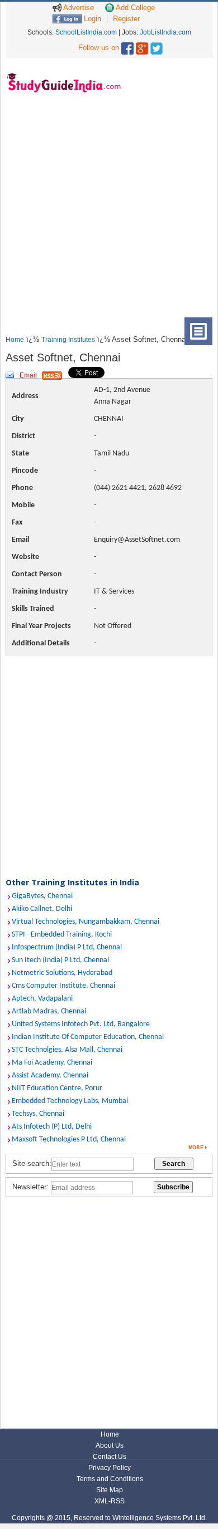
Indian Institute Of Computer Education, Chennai (88, 1037)
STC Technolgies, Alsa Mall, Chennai (67, 1050)
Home (15, 340)
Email (28, 375)
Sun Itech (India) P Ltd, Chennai (60, 960)
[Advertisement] (109, 208)
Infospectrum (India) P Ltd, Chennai (67, 947)
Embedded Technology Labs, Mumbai (70, 1101)
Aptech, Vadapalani (42, 998)
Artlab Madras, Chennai (49, 1011)
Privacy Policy (109, 1468)
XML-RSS (109, 1501)
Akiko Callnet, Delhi (42, 909)
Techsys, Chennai (38, 1114)
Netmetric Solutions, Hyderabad (62, 973)
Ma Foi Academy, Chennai (52, 1062)
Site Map (109, 1490)
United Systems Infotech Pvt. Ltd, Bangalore (81, 1024)
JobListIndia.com (165, 32)
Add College (134, 7)
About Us (110, 1445)
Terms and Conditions (110, 1479)
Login (91, 18)
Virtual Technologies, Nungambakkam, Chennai (85, 922)
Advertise (77, 7)
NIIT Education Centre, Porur (57, 1088)
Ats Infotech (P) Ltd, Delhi (52, 1127)
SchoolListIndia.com (86, 32)
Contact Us (109, 1457)
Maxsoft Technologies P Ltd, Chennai (69, 1139)
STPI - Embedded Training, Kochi (62, 934)
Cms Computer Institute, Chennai (63, 986)
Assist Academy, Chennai (50, 1075)
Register (126, 18)
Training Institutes (68, 340)
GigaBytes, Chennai (42, 896)
